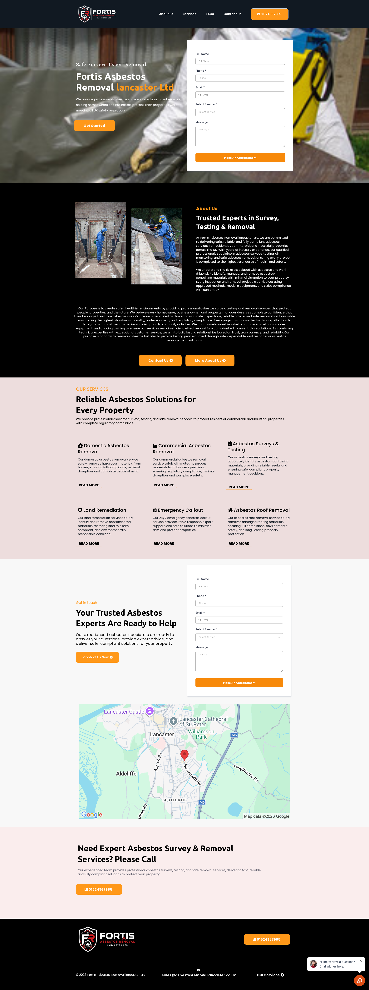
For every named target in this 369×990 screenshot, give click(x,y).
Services (189, 14)
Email (200, 87)
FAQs (210, 14)
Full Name (202, 54)
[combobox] (240, 112)
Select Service (206, 104)
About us (166, 14)
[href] (184, 761)
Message (201, 122)
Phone (200, 70)
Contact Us (232, 14)
